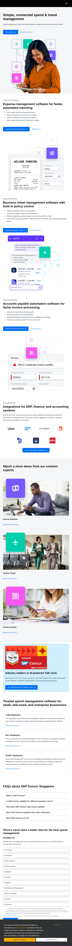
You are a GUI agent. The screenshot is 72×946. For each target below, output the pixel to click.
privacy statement (21, 928)
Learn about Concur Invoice (14, 328)
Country (6, 881)
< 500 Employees (13, 715)
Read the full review (12, 725)
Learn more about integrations (35, 450)
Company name (8, 870)
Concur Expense (10, 519)
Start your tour (35, 328)
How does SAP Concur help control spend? (25, 807)
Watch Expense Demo (10, 524)
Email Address (8, 865)
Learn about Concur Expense (15, 129)
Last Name (7, 854)
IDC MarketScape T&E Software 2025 (20, 687)
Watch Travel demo (9, 578)
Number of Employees (11, 887)
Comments (7, 903)
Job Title (6, 876)
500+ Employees (12, 735)
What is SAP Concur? (15, 796)
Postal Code (7, 898)
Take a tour (35, 129)
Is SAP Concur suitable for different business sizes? (29, 801)
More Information (51, 939)
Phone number (8, 860)
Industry (6, 892)
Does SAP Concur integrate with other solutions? (28, 812)
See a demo (9, 32)
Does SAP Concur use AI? (17, 818)
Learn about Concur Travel (14, 230)
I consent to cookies (20, 939)
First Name (7, 849)
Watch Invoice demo (9, 632)
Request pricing (25, 32)
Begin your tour (35, 230)
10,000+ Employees (14, 755)
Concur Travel (9, 573)
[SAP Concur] (11, 3)
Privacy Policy (57, 924)
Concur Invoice (9, 627)
